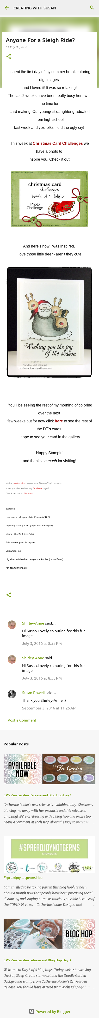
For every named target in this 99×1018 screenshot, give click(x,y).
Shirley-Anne (33, 622)
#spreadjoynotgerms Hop (23, 877)
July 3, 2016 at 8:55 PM (42, 643)
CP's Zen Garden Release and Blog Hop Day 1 (38, 795)
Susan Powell (33, 692)
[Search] (92, 8)
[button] (9, 57)
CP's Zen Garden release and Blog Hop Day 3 (37, 960)
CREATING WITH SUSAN (34, 7)
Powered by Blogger (52, 1011)
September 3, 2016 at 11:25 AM (49, 707)
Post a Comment (22, 719)
